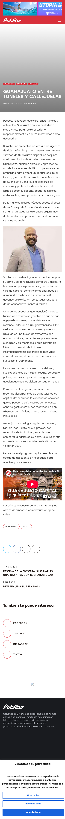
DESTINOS (9, 84)
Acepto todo (33, 812)
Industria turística (14, 736)
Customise (33, 795)
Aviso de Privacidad (46, 753)
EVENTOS (21, 84)
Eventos (8, 747)
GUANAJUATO (11, 527)
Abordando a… (12, 758)
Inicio (37, 736)
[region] (32, 789)
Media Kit (40, 741)
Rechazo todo (33, 803)
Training (8, 753)
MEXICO (26, 527)
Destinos (9, 741)
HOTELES (33, 84)
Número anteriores (46, 747)
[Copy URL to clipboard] (36, 549)
